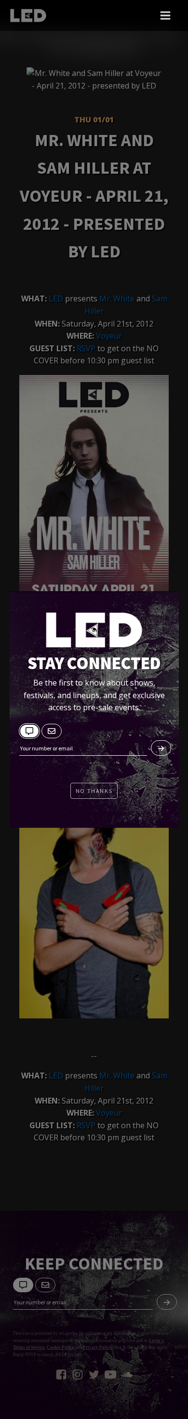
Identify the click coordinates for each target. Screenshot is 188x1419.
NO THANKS (94, 790)
